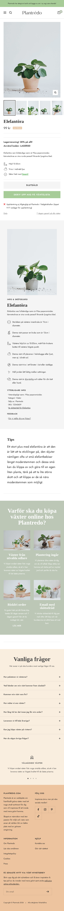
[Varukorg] (58, 12)
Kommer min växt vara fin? (16, 694)
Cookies (7, 858)
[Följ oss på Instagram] (45, 809)
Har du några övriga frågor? (16, 738)
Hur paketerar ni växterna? (15, 676)
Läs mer (17, 625)
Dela (5, 213)
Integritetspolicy (10, 853)
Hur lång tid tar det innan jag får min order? (23, 712)
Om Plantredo (9, 843)
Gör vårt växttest (41, 848)
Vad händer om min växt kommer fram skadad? (25, 685)
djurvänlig (29, 379)
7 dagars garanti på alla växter (48, 213)
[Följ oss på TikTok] (38, 816)
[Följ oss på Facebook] (38, 809)
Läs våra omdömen (11, 848)
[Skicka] (47, 892)
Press (6, 863)
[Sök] (10, 12)
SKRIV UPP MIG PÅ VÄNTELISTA (32, 194)
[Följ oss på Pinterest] (51, 809)
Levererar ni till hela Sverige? (17, 720)
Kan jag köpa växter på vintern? (18, 729)
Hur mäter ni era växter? (14, 703)
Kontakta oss (40, 843)
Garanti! (25, 174)
